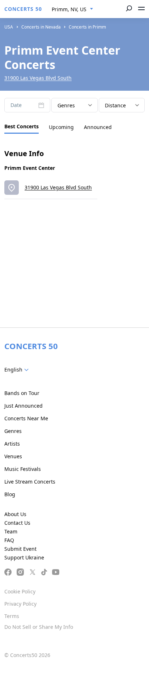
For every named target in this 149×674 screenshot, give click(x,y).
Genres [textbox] (66, 105)
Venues (13, 456)
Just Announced (23, 405)
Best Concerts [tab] (21, 126)
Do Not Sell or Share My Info (38, 626)
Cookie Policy (19, 591)
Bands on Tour (21, 393)
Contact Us (17, 522)
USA (8, 27)
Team (10, 531)
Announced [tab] (98, 127)
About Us (15, 514)
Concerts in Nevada (41, 27)
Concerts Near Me (26, 418)
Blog (9, 494)
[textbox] (17, 369)
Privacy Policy (20, 603)
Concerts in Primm (87, 27)
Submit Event (20, 548)
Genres (13, 431)
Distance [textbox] (115, 105)
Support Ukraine (24, 557)
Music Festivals (22, 468)
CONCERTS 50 (23, 8)
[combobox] (72, 9)
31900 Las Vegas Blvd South (38, 77)
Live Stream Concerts (29, 481)
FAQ (9, 540)
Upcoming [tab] (61, 127)
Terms (11, 616)
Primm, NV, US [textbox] (69, 9)
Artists (12, 443)
